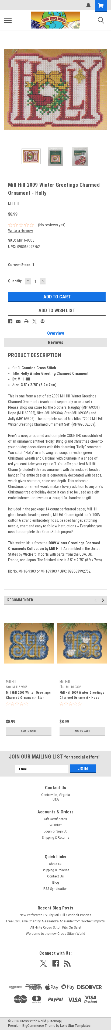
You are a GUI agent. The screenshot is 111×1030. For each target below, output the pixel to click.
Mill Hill (11, 681)
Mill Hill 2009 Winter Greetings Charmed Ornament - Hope (82, 695)
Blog (55, 882)
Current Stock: (21, 265)
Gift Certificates (55, 819)
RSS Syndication (55, 889)
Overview (55, 333)
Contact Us (55, 876)
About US (55, 864)
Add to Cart (28, 730)
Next (103, 90)
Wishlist (56, 825)
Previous (8, 90)
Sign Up (61, 831)
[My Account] (88, 5)
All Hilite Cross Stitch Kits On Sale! (55, 927)
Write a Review (20, 230)
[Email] (18, 321)
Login (48, 831)
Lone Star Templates (75, 1026)
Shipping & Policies (56, 870)
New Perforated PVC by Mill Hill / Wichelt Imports (55, 915)
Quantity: (15, 281)
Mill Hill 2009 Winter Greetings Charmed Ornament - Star (28, 695)
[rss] (67, 963)
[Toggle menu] (8, 20)
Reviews (55, 342)
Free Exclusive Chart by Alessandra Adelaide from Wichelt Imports (55, 921)
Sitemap (54, 1021)
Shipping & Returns (56, 837)
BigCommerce (33, 1026)
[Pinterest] (42, 321)
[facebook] (55, 963)
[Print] (26, 321)
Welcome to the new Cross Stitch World (55, 934)
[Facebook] (10, 321)
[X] (34, 321)
